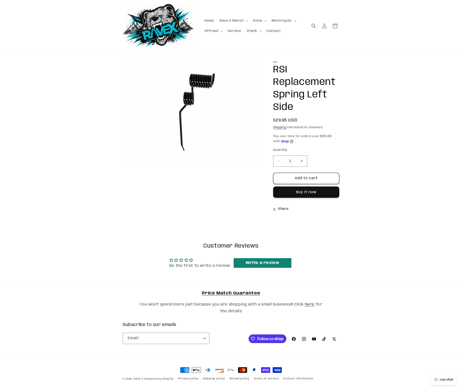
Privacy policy (188, 378)
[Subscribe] (204, 338)
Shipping (279, 127)
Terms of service (266, 378)
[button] (233, 21)
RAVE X (138, 378)
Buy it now (306, 192)
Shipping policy (214, 378)
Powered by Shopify (159, 378)
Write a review (262, 263)
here (309, 304)
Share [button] (283, 209)
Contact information (298, 378)
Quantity (280, 150)
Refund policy (239, 378)
